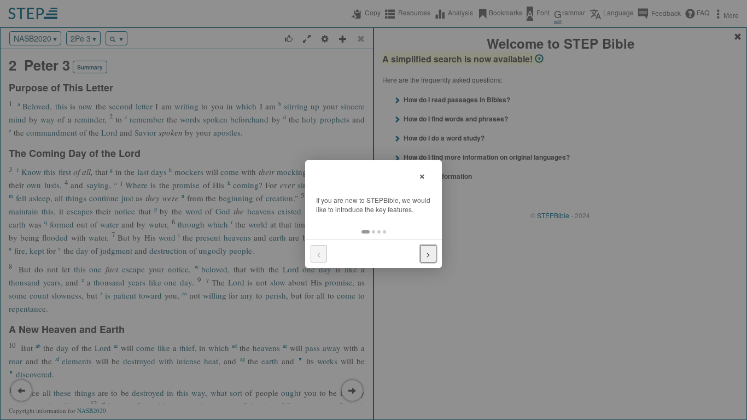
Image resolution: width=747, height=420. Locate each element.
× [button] (422, 175)
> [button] (428, 253)
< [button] (319, 253)
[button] (365, 232)
